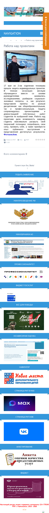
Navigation (12, 33)
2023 (13, 40)
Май (18, 40)
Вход (30, 168)
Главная (7, 40)
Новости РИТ (11, 140)
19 (23, 40)
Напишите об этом (11, 298)
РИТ (27, 140)
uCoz (24, 509)
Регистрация (22, 168)
